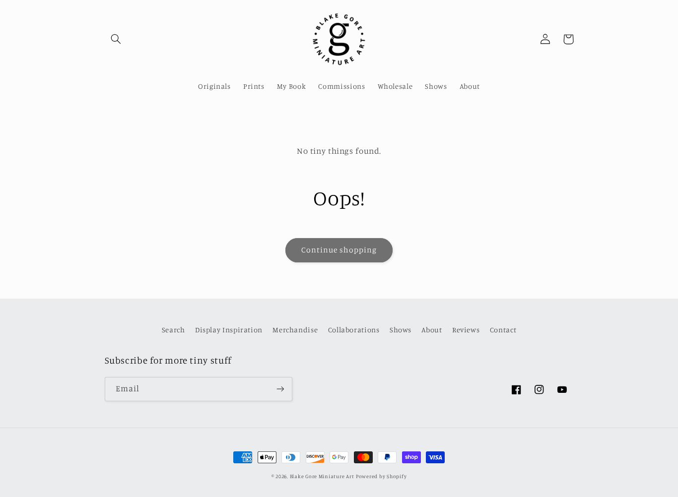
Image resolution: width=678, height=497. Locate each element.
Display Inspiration (229, 329)
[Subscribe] (280, 389)
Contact (503, 329)
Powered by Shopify (381, 476)
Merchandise (295, 329)
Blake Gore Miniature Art (322, 476)
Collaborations (354, 329)
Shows (400, 329)
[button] (116, 39)
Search (173, 329)
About (431, 329)
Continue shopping (339, 249)
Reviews (465, 329)
